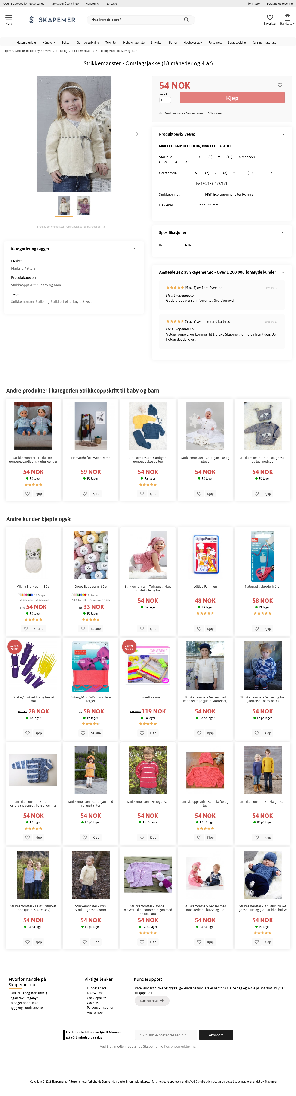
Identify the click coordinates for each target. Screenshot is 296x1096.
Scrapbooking (237, 42)
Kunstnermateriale (264, 42)
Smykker (157, 42)
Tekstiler (111, 42)
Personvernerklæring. (180, 1046)
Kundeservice (97, 988)
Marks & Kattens (23, 268)
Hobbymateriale (134, 42)
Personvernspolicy (100, 1007)
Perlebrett (215, 42)
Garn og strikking (88, 42)
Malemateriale (26, 42)
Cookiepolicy (96, 998)
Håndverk (48, 42)
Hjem (7, 51)
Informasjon (253, 3)
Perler (173, 42)
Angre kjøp (95, 1012)
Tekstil (66, 42)
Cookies (93, 1003)
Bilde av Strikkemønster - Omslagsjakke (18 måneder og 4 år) (71, 226)
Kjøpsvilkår (95, 993)
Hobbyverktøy (193, 42)
